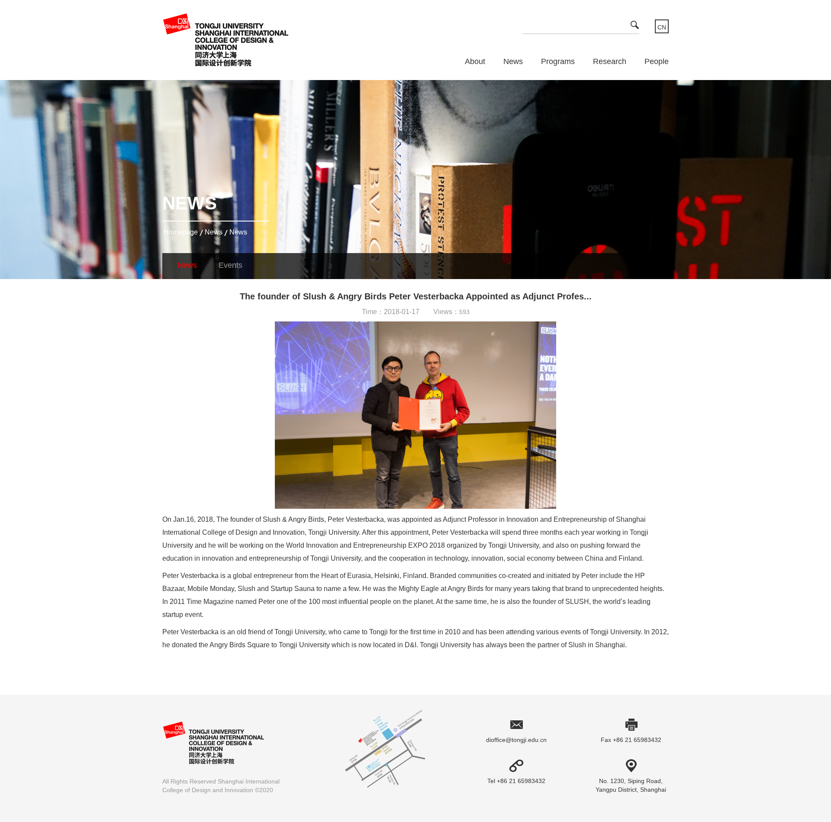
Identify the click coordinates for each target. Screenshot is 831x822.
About (475, 61)
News (513, 61)
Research (609, 61)
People (656, 61)
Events (230, 265)
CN (661, 27)
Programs (558, 61)
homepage (181, 232)
